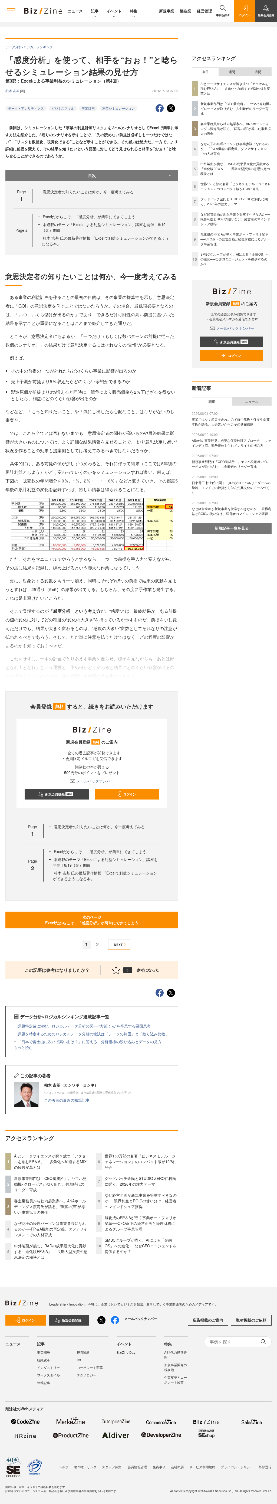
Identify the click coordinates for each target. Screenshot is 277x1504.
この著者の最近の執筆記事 (67, 1100)
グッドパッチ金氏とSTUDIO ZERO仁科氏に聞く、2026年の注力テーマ (140, 1181)
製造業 (185, 11)
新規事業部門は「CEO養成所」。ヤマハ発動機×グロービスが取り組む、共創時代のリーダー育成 (50, 1184)
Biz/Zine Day (126, 1352)
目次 (92, 175)
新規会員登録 (58, 794)
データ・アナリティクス (26, 108)
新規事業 (166, 11)
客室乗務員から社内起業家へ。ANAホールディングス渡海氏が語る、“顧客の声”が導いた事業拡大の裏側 (50, 1206)
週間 (232, 71)
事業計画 (88, 108)
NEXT (118, 944)
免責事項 (159, 1466)
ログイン (129, 794)
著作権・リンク (85, 1466)
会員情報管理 (137, 1466)
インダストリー (48, 1367)
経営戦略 (83, 1352)
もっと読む (23, 1047)
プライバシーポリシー (237, 1466)
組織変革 (43, 1360)
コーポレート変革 (90, 1367)
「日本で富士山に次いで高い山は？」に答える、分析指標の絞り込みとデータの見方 (89, 1041)
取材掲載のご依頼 (251, 1320)
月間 (258, 71)
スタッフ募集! (112, 1466)
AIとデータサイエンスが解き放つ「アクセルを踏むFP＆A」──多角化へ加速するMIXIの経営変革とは (51, 1161)
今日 (205, 71)
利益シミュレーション (118, 108)
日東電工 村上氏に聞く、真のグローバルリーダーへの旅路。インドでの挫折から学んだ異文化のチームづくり (231, 487)
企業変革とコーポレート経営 (175, 1379)
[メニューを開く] (11, 11)
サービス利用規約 (202, 1466)
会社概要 (177, 1466)
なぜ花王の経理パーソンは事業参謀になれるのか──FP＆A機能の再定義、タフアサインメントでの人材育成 (50, 1229)
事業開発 (43, 1352)
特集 (133, 11)
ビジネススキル (62, 108)
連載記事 (43, 1382)
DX (79, 1360)
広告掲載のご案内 (208, 1320)
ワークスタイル (48, 1375)
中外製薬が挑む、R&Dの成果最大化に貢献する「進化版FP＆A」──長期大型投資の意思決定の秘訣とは (50, 1251)
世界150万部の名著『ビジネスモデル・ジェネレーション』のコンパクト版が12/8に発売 (141, 1161)
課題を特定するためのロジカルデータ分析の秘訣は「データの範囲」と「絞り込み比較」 (93, 1033)
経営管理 (204, 11)
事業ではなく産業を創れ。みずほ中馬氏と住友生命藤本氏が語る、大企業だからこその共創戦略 (231, 421)
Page (21, 230)
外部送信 (265, 1466)
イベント (114, 11)
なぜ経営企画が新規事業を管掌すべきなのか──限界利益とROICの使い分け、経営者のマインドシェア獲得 (141, 1200)
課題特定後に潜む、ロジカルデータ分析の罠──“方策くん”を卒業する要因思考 (84, 1026)
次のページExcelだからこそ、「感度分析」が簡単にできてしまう (91, 919)
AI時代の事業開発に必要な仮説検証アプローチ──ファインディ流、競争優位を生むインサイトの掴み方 (231, 443)
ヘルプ (63, 1466)
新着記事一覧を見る (232, 528)
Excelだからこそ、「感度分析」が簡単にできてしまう (89, 216)
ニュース (75, 11)
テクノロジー (86, 1375)
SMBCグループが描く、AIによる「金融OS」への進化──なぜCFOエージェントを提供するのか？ (141, 1245)
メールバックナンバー (95, 781)
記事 (94, 11)
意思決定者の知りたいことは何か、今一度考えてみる (88, 191)
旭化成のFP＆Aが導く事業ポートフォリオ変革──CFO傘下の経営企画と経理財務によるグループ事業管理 (140, 1223)
